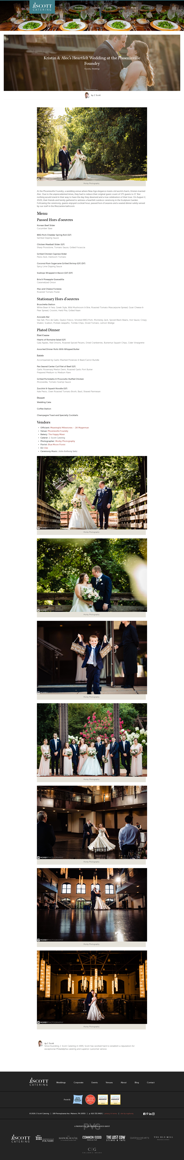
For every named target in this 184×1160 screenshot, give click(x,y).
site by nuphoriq (127, 1113)
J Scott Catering (42, 7)
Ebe (46, 448)
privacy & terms (111, 1113)
